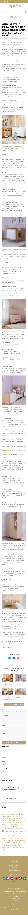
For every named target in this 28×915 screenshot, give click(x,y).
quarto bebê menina (21, 840)
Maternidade (5, 768)
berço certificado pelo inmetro (14, 818)
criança (19, 822)
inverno (3, 834)
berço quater (6, 820)
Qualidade (16, 838)
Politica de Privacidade (14, 870)
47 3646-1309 (5, 1)
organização (10, 838)
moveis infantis (6, 836)
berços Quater (19, 820)
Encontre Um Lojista (14, 865)
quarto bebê (12, 840)
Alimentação (4, 814)
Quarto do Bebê (16, 842)
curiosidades (14, 824)
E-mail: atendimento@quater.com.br (13, 900)
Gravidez (14, 831)
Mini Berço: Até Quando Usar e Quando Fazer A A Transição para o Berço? (14, 788)
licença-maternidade (10, 834)
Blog (14, 868)
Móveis (4, 771)
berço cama (15, 817)
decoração (15, 826)
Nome (4, 725)
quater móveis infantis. (13, 847)
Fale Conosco (14, 867)
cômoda (21, 824)
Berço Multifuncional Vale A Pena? (10, 798)
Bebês (4, 817)
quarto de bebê (6, 842)
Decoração (5, 757)
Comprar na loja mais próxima (14, 704)
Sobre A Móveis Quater (14, 864)
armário (16, 814)
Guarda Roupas (21, 831)
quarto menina (11, 845)
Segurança (21, 847)
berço (9, 816)
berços (13, 820)
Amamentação (10, 814)
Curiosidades (5, 754)
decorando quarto (7, 826)
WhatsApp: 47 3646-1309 (14, 896)
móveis (14, 836)
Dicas (3, 761)
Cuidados (5, 824)
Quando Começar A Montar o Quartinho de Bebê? (13, 793)
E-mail (4, 733)
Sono (3, 849)
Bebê (21, 814)
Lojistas (4, 764)
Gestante (10, 831)
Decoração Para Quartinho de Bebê (12, 828)
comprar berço (10, 822)
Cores (15, 822)
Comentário (5, 715)
